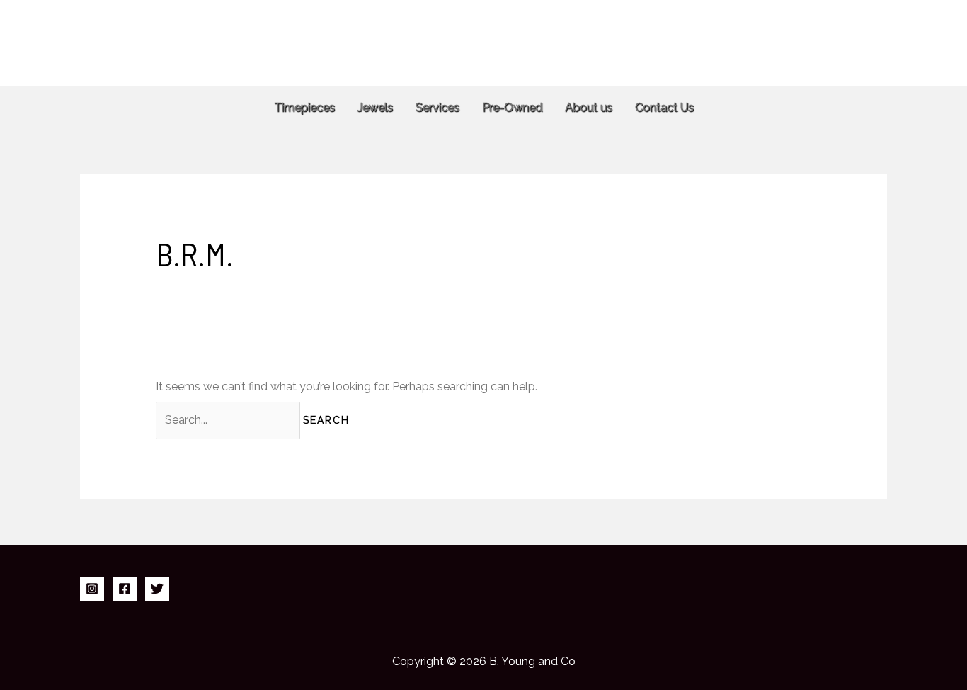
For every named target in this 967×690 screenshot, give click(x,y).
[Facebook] (125, 589)
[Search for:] (229, 419)
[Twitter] (157, 589)
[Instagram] (92, 589)
